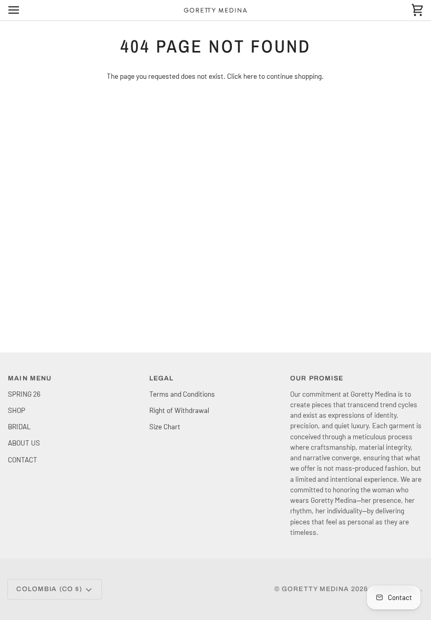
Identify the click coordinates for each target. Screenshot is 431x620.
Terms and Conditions (182, 393)
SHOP (16, 410)
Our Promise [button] (316, 378)
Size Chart (164, 426)
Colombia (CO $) (49, 589)
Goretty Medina (315, 589)
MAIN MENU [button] (30, 378)
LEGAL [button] (161, 378)
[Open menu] (23, 10)
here (250, 75)
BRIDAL (19, 426)
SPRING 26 (24, 393)
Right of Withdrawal (179, 410)
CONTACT (22, 459)
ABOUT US (24, 442)
